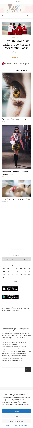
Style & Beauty (16, 38)
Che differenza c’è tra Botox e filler (16, 199)
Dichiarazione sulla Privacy (20, 425)
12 (12, 268)
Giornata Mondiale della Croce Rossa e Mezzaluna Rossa (16, 44)
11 (8, 268)
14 (21, 268)
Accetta (16, 411)
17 (4, 271)
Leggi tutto (16, 57)
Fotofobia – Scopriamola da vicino (15, 119)
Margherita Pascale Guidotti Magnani (17, 64)
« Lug (16, 281)
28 (21, 274)
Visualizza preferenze (16, 421)
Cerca (28, 370)
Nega (16, 416)
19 (12, 271)
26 (12, 274)
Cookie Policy (8, 425)
